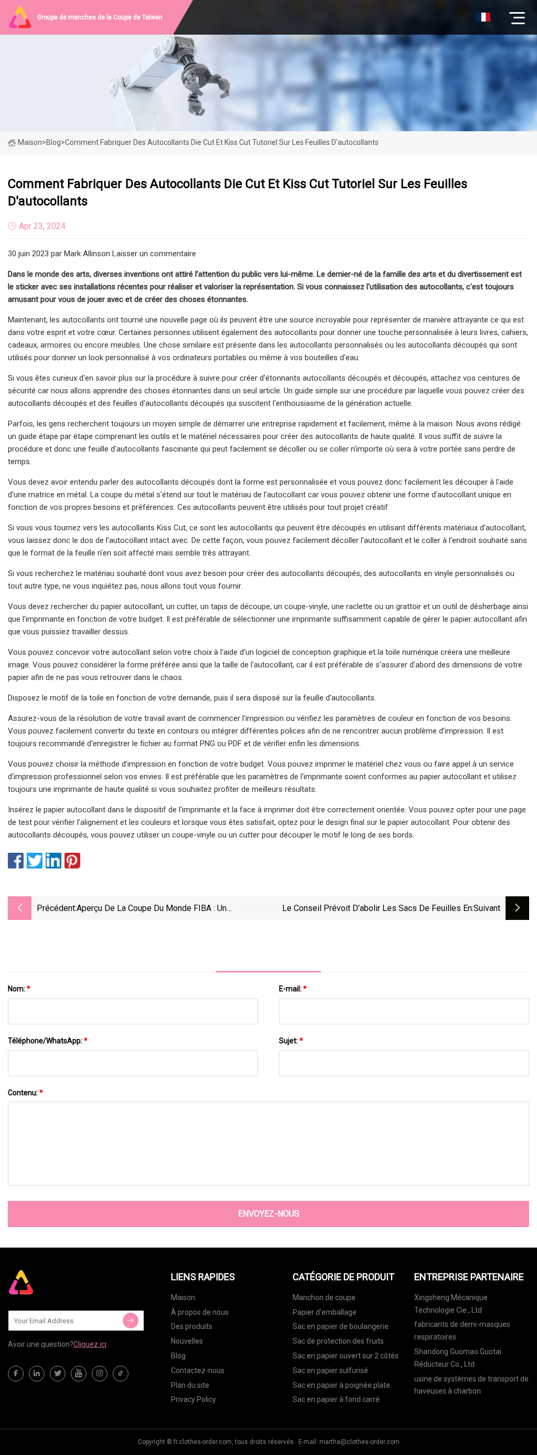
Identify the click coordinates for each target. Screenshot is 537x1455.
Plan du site (190, 1385)
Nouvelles (187, 1341)
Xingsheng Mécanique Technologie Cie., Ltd (451, 1303)
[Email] (130, 1320)
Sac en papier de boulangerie (341, 1326)
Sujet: (291, 1041)
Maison (30, 142)
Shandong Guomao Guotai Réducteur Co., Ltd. (457, 1357)
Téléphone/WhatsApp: (48, 1041)
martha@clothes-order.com (359, 1442)
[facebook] (16, 1373)
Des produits (191, 1326)
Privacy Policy (193, 1399)
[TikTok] (120, 1373)
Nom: (19, 989)
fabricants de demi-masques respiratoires (462, 1330)
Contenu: (25, 1092)
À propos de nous (200, 1312)
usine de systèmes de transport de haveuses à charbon (471, 1385)
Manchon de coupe (324, 1297)
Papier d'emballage (325, 1312)
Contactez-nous (197, 1370)
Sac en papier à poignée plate (341, 1385)
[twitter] (58, 1373)
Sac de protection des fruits (338, 1341)
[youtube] (79, 1373)
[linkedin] (37, 1373)
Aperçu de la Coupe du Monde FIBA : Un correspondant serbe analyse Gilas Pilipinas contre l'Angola (172, 909)
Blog (178, 1356)
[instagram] (100, 1373)
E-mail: (293, 989)
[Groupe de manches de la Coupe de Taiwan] (60, 1282)
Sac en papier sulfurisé (330, 1370)
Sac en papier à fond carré (336, 1399)
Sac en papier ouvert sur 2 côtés (346, 1356)
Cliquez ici (89, 1344)
